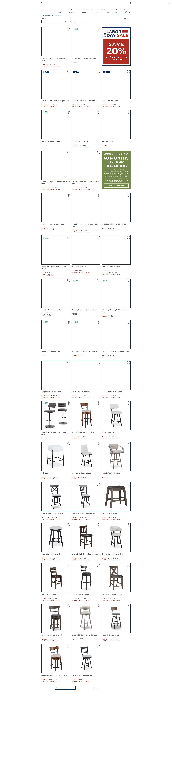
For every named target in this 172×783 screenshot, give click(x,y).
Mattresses (72, 12)
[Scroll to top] (169, 771)
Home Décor (85, 12)
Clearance (107, 12)
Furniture (59, 12)
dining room (54, 15)
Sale (97, 12)
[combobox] (65, 688)
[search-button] (126, 12)
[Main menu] (2, 3)
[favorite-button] (68, 29)
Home (42, 15)
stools (59, 15)
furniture (47, 15)
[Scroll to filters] (169, 774)
